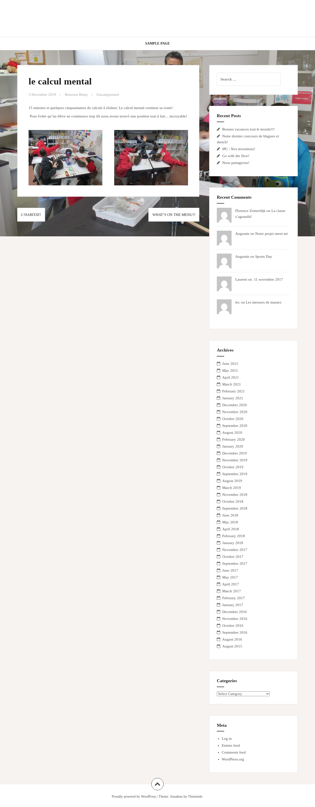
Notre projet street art (271, 234)
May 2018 (230, 522)
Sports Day (263, 256)
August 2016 (232, 639)
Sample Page (157, 43)
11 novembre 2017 (268, 279)
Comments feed (234, 752)
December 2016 (234, 612)
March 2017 (231, 591)
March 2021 (231, 384)
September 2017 (234, 563)
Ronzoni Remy (76, 95)
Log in (227, 739)
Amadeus (176, 796)
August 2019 (232, 481)
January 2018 (232, 543)
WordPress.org (233, 759)
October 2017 (232, 557)
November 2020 (234, 412)
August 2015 (232, 646)
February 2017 (233, 598)
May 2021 (230, 370)
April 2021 (230, 377)
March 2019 (231, 488)
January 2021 (232, 398)
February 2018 (233, 536)
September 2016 (234, 632)
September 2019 (234, 474)
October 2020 (232, 419)
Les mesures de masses (263, 302)
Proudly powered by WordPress (134, 796)
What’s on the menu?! (173, 215)
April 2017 (230, 584)
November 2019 (234, 460)
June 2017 (230, 570)
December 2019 (234, 453)
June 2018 (230, 515)
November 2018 (234, 495)
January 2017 (232, 605)
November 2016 (234, 619)
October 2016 (232, 626)
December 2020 (234, 405)
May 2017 (230, 577)
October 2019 (232, 467)
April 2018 (230, 529)
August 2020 (232, 433)
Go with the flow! (235, 156)
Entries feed (231, 745)
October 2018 (232, 501)
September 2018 (234, 508)
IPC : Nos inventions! (238, 149)
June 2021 (230, 364)
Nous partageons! (235, 163)
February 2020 (233, 439)
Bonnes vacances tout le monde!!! (248, 129)
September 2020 (234, 426)
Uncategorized (107, 95)
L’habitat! (31, 215)
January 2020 (232, 446)
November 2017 (234, 550)
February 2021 (233, 391)
